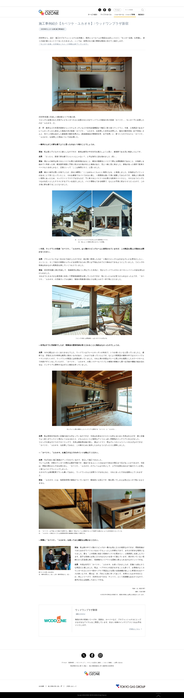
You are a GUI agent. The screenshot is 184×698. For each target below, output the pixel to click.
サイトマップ (80, 662)
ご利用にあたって (71, 686)
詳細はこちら (134, 629)
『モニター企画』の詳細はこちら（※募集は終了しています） (64, 44)
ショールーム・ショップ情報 (125, 14)
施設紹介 (141, 14)
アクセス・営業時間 (68, 662)
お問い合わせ (118, 662)
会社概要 (41, 686)
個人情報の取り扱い (54, 686)
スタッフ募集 (108, 662)
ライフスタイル (106, 14)
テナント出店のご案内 (94, 662)
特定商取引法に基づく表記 (78, 666)
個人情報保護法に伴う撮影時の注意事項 (101, 666)
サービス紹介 (92, 14)
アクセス (117, 10)
